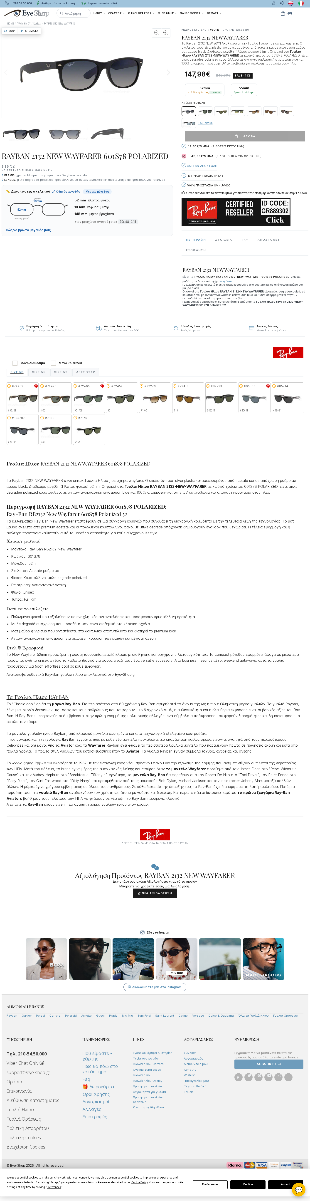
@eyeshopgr (158, 932)
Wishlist (189, 1075)
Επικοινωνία (19, 1091)
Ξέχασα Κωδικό (195, 1086)
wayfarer (226, 281)
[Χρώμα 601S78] (189, 111)
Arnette (86, 1015)
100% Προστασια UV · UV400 (208, 185)
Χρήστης (190, 1069)
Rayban (12, 1015)
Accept (285, 1184)
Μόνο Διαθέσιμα (32, 363)
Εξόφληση (196, 250)
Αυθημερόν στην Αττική (58, 3)
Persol (40, 1015)
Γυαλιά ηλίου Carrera (148, 1064)
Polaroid (71, 1015)
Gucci (100, 1015)
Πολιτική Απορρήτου (28, 1128)
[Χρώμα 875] (221, 111)
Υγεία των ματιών (146, 1058)
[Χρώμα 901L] (205, 111)
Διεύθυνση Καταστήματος (33, 1100)
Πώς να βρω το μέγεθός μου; (28, 230)
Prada (113, 1015)
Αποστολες (269, 239)
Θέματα (213, 13)
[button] (74, 13)
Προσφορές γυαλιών (148, 1086)
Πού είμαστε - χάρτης (97, 1056)
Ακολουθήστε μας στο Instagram (157, 987)
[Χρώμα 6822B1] (287, 111)
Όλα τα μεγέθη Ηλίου (148, 1107)
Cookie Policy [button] (139, 1182)
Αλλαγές (91, 1109)
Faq (86, 1079)
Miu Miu (127, 1015)
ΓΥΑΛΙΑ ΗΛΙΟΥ (24, 23)
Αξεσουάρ (85, 372)
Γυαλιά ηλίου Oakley (147, 1080)
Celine (183, 1015)
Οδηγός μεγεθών (68, 191)
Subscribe (267, 1064)
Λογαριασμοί (95, 1101)
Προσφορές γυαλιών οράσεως (148, 1099)
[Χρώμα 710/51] (254, 111)
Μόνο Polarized (70, 363)
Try (244, 239)
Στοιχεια (223, 239)
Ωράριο (14, 1082)
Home (10, 23)
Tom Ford (144, 1015)
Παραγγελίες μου (196, 1080)
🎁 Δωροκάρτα (98, 1087)
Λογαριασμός (193, 1058)
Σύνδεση (190, 1053)
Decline (248, 1184)
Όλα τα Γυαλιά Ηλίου (253, 1015)
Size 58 (17, 372)
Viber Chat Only (23, 1063)
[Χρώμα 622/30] (189, 123)
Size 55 (39, 372)
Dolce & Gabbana (221, 1015)
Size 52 (61, 372)
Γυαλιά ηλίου (142, 1075)
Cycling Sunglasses (147, 1069)
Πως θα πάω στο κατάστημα (100, 1069)
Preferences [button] (54, 1187)
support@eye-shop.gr (28, 1072)
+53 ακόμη (205, 123)
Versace (198, 1015)
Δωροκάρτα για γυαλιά (149, 1092)
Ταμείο (189, 1092)
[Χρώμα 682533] (270, 111)
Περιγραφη (196, 239)
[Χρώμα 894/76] (238, 111)
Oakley (27, 1015)
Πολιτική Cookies (24, 1137)
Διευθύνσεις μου (196, 1064)
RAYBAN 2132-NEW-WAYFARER (59, 23)
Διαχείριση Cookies (26, 1147)
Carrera (55, 1015)
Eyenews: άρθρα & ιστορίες (152, 1053)
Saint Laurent (164, 1015)
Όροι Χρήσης (96, 1094)
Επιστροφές (94, 1116)
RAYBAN (37, 23)
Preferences (210, 1184)
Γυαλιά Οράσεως (285, 1015)
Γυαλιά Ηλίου (20, 1110)
